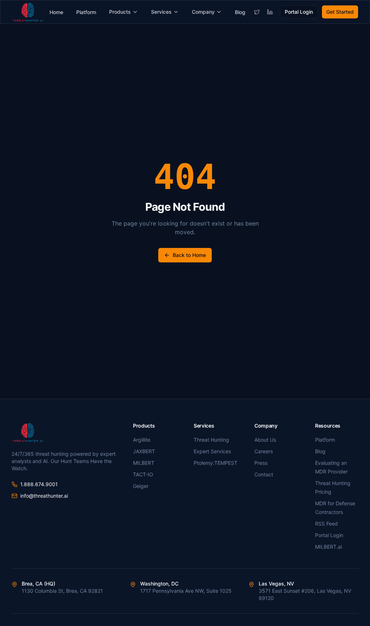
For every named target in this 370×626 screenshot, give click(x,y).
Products (120, 12)
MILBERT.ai (328, 547)
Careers (263, 451)
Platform (86, 12)
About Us (265, 440)
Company (203, 12)
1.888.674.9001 (39, 484)
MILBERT (143, 463)
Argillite (141, 440)
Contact (263, 474)
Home (56, 12)
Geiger (141, 486)
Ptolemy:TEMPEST (215, 463)
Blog (240, 12)
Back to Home (189, 255)
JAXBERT (144, 451)
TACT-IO (143, 474)
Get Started (340, 12)
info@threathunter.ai (44, 496)
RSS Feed (326, 523)
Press (260, 463)
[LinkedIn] (270, 12)
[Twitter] (257, 12)
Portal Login (299, 12)
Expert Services (212, 451)
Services (161, 12)
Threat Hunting (211, 440)
